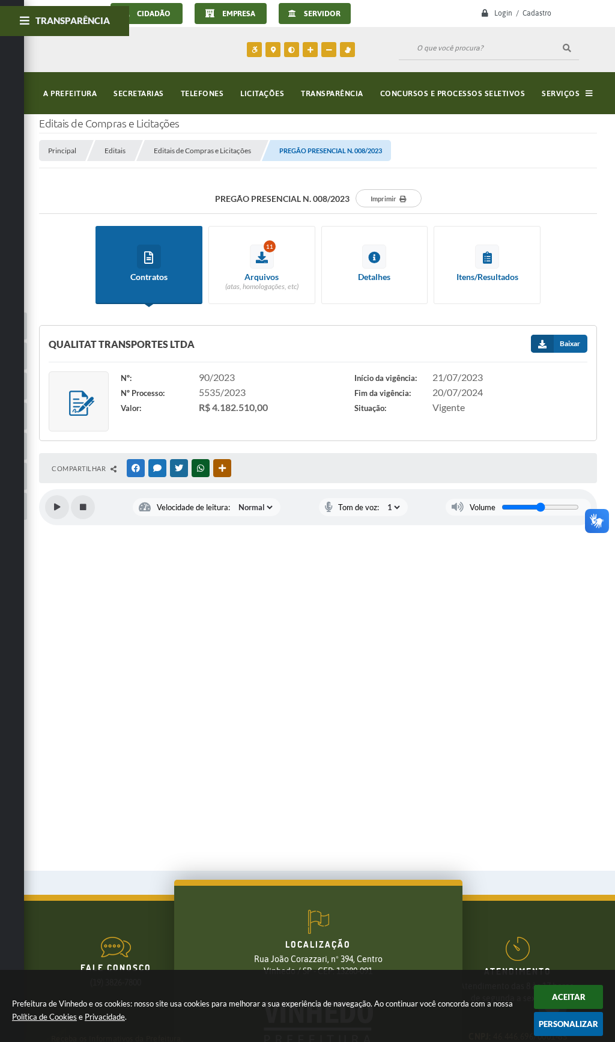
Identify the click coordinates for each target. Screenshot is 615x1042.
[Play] (57, 507)
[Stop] (83, 507)
